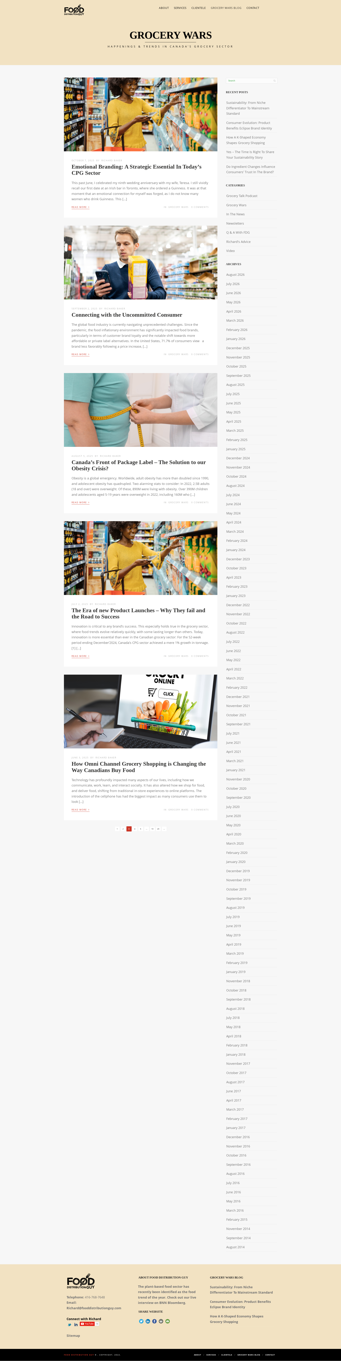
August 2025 (235, 384)
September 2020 (238, 797)
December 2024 (238, 458)
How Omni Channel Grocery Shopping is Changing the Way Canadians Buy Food (139, 767)
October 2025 (236, 366)
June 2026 (233, 293)
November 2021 (238, 706)
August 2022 (235, 632)
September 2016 (238, 1164)
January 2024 (235, 550)
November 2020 (238, 779)
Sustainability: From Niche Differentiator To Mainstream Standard (247, 108)
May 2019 (233, 935)
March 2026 (235, 320)
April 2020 (233, 834)
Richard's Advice (238, 242)
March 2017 (235, 1109)
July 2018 (233, 1018)
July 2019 (233, 917)
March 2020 (235, 843)
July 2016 (233, 1183)
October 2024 (236, 476)
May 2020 (233, 825)
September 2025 (238, 375)
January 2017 (235, 1128)
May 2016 (233, 1201)
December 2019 (238, 871)
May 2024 (233, 513)
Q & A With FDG (238, 232)
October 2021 (236, 715)
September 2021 (238, 724)
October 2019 (236, 889)
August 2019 (235, 907)
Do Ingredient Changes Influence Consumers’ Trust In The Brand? (250, 169)
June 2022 (233, 651)
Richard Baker (111, 160)
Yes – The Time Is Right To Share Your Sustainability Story (250, 155)
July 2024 (233, 495)
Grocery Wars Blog (226, 8)
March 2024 (235, 531)
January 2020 (235, 862)
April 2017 (233, 1100)
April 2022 (233, 669)
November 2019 (238, 880)
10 (152, 829)
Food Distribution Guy (79, 1355)
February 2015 (236, 1219)
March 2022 (235, 678)
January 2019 (235, 972)
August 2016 (235, 1173)
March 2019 (235, 953)
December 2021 (238, 697)
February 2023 (236, 586)
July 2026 (233, 284)
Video (230, 251)
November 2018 (238, 981)
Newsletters (235, 223)
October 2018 (236, 990)
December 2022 (238, 605)
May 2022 (233, 660)
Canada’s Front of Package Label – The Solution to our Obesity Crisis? (139, 465)
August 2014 (235, 1247)
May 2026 (233, 302)
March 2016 (235, 1210)
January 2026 (235, 339)
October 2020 (236, 788)
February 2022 (236, 687)
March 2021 (235, 761)
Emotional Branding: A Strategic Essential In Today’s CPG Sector (136, 169)
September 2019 (238, 898)
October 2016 (236, 1155)
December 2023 (238, 559)
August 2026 (235, 274)
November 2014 (238, 1229)
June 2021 (233, 742)
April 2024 (233, 522)
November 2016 (238, 1146)
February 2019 (236, 963)
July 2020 (233, 807)
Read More (81, 207)
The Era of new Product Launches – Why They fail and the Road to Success (138, 613)
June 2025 (233, 403)
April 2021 (233, 751)
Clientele (198, 8)
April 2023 (233, 577)
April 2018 (233, 1036)
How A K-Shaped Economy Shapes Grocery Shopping (246, 140)
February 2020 (236, 852)
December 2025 (238, 348)
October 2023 (236, 568)
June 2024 (233, 504)
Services (180, 8)
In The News (235, 214)
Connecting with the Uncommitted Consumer (127, 315)
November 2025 (238, 357)
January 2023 (235, 596)
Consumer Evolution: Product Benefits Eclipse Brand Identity (249, 125)
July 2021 (233, 733)
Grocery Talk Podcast (241, 196)
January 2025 (235, 449)
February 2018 (236, 1045)
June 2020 (233, 816)
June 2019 (233, 926)
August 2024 (235, 485)
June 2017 (233, 1091)
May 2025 (233, 412)
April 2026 (233, 311)
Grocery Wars (178, 207)
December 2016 (238, 1137)
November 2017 (238, 1063)
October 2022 (236, 623)
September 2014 (238, 1238)
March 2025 (235, 430)
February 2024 (236, 540)
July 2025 (233, 394)
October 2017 (236, 1073)
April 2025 (233, 421)
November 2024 (238, 467)
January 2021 (235, 770)
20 (158, 829)
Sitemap (73, 1335)
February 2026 (236, 330)
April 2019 (233, 944)
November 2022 (238, 614)
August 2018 (235, 1008)
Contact (253, 8)
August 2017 (235, 1082)
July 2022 (233, 641)
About (164, 8)
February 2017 (236, 1119)
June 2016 (233, 1192)
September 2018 (238, 999)
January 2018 (235, 1054)
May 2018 (233, 1027)
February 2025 (236, 440)
